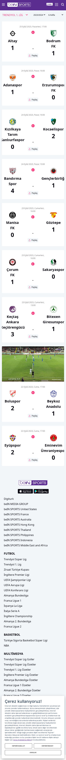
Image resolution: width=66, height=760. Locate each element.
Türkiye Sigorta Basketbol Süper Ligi (25, 640)
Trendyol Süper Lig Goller (19, 659)
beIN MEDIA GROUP (16, 504)
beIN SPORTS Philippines (19, 535)
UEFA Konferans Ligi (16, 590)
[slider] (33, 371)
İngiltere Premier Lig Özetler (21, 675)
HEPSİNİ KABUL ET (18, 746)
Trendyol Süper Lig (15, 559)
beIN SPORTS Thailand (17, 530)
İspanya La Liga (13, 606)
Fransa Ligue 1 (12, 600)
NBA (6, 645)
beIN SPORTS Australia (17, 519)
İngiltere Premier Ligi (16, 575)
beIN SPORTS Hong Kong (19, 524)
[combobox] (15, 15)
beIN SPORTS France (16, 514)
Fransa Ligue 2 (12, 626)
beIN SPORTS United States (20, 509)
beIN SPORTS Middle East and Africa (26, 545)
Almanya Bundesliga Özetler (21, 680)
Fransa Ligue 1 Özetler (17, 685)
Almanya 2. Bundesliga (17, 621)
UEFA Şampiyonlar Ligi (17, 580)
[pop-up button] (53, 376)
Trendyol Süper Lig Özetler (20, 664)
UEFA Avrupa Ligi (14, 585)
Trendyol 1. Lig (12, 564)
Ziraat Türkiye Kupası (16, 569)
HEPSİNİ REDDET (47, 746)
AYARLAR (33, 752)
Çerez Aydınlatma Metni (22, 740)
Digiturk (9, 499)
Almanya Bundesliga (16, 595)
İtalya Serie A (11, 611)
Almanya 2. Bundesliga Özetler (22, 690)
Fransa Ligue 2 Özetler (17, 695)
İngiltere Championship (18, 616)
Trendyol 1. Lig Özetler (17, 669)
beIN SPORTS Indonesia (18, 540)
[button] (19, 5)
